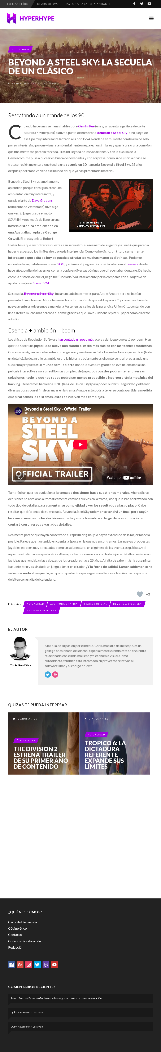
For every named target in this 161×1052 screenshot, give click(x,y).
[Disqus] (80, 835)
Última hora (26, 740)
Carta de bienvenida (22, 922)
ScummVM (41, 283)
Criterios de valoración (24, 941)
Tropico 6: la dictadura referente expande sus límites (105, 754)
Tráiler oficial (95, 604)
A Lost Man (37, 1012)
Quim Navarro (19, 1012)
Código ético (17, 928)
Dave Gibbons (42, 200)
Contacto (15, 935)
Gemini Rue (86, 126)
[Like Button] (140, 594)
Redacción (15, 947)
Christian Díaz (25, 83)
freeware (131, 264)
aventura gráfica (64, 604)
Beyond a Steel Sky (127, 604)
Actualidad (20, 49)
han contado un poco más (76, 339)
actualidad (35, 604)
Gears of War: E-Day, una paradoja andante (74, 3)
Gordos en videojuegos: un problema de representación (70, 998)
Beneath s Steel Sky (41, 610)
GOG (60, 264)
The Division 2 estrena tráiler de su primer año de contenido (40, 757)
